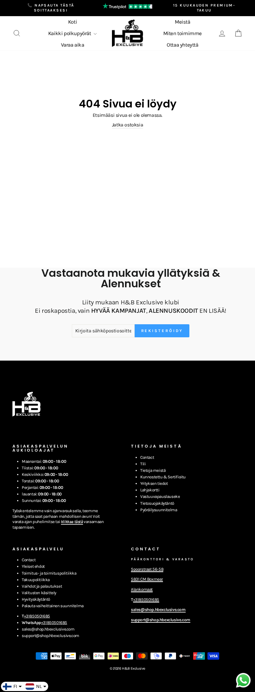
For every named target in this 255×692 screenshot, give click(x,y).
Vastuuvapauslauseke (160, 496)
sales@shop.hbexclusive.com (48, 629)
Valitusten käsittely (39, 592)
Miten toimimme (182, 33)
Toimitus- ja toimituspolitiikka (49, 573)
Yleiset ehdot (33, 566)
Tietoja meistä (152, 470)
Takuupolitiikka (36, 579)
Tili (143, 464)
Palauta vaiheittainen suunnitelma (53, 605)
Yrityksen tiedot (154, 483)
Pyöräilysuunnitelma (158, 510)
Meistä (182, 22)
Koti (72, 22)
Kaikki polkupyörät (70, 33)
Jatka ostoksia (127, 125)
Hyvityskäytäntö (36, 599)
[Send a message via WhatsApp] (243, 680)
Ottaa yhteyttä (182, 45)
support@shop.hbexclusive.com (50, 635)
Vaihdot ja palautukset (42, 586)
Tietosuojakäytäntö (157, 503)
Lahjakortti (150, 490)
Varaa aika (72, 45)
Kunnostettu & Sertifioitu (163, 477)
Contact (147, 457)
